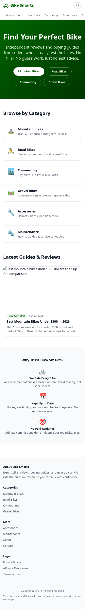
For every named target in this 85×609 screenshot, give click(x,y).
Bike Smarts (22, 5)
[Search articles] (78, 5)
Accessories (11, 528)
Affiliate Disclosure (15, 568)
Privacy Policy (12, 562)
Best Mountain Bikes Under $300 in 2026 (38, 321)
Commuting (51, 15)
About (7, 540)
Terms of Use (11, 574)
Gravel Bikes (70, 15)
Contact (8, 546)
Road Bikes (34, 15)
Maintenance (12, 534)
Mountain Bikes (14, 15)
